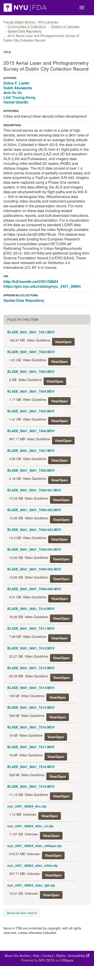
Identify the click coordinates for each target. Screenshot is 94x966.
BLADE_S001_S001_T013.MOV (31, 668)
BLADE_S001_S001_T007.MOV (31, 450)
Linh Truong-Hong (19, 97)
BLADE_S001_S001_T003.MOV (31, 371)
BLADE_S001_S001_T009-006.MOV (34, 589)
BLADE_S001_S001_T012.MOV (31, 648)
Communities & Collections (27, 26)
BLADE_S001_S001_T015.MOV (31, 707)
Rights (60, 955)
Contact (47, 955)
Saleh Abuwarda (17, 87)
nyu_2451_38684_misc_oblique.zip (34, 845)
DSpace (67, 960)
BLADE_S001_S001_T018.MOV (31, 766)
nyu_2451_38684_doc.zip (27, 806)
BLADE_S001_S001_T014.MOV (31, 687)
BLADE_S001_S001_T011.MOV (31, 628)
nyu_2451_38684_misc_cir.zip (30, 826)
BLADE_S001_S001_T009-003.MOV (34, 529)
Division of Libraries (65, 26)
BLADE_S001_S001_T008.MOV (31, 470)
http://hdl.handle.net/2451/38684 (30, 281)
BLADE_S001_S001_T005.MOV (31, 411)
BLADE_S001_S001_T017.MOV (31, 747)
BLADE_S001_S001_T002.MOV (31, 351)
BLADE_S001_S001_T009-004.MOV (34, 549)
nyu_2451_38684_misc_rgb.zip (31, 885)
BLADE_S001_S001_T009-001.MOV (34, 490)
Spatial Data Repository (25, 31)
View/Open (63, 341)
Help (36, 955)
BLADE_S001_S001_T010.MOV (31, 608)
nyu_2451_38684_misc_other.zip (32, 865)
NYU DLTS (47, 960)
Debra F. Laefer (16, 83)
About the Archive (17, 955)
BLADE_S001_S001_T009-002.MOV (34, 510)
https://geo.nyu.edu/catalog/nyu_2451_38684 (42, 286)
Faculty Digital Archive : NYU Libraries (30, 22)
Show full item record (21, 913)
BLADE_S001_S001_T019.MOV (31, 786)
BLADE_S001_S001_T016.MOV (31, 727)
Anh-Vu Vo (12, 92)
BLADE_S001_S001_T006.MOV (31, 431)
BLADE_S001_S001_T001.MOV (31, 332)
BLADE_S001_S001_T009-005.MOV (34, 569)
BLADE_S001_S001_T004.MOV (31, 391)
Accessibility (77, 955)
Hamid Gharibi (15, 102)
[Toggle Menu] (82, 7)
